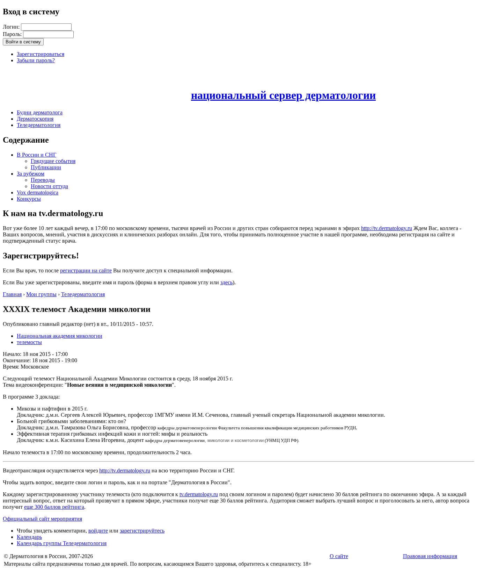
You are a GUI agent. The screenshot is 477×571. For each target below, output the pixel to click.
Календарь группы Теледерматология (62, 543)
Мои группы (41, 294)
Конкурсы (29, 199)
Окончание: (17, 360)
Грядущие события (53, 161)
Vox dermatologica (37, 192)
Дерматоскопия (35, 119)
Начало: (13, 354)
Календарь (29, 537)
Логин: (12, 27)
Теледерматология (38, 125)
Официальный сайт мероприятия (42, 519)
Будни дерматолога (40, 112)
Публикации (46, 167)
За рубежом (30, 174)
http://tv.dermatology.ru (386, 228)
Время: (12, 367)
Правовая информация (430, 556)
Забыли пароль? (36, 60)
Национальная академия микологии (59, 336)
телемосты (29, 342)
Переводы (43, 180)
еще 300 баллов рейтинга (54, 507)
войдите (98, 531)
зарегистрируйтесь (142, 531)
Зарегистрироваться (40, 54)
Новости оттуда (49, 186)
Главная (12, 294)
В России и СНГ (36, 155)
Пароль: (13, 34)
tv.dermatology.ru (198, 494)
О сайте (339, 556)
